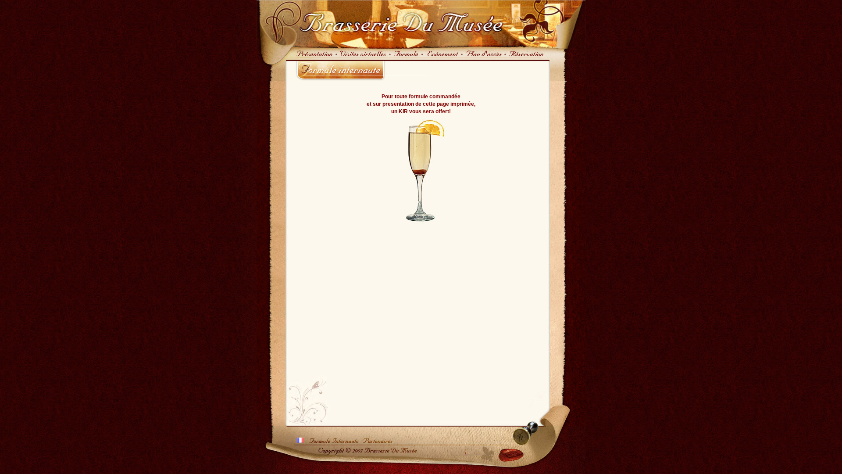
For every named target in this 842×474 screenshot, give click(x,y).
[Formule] (406, 58)
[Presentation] (312, 58)
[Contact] (525, 58)
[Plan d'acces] (483, 58)
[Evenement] (442, 58)
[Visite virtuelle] (362, 58)
